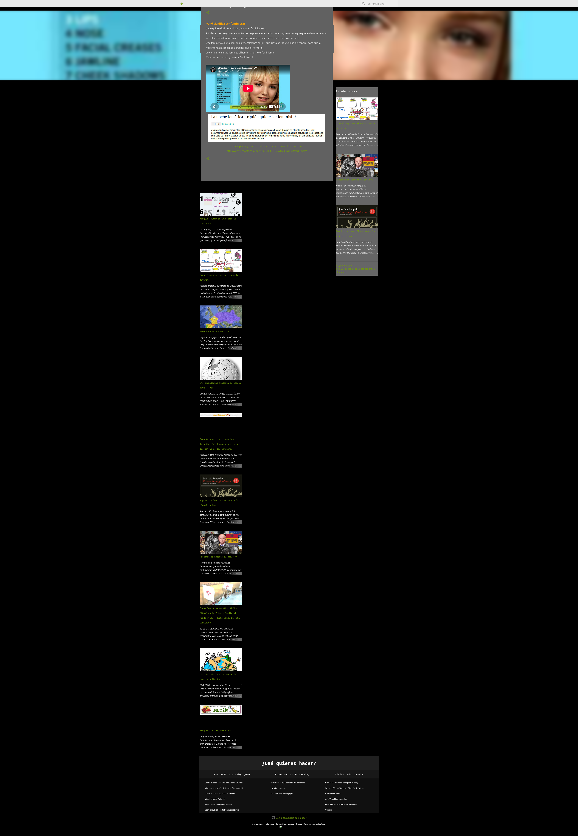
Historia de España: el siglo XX (218, 556)
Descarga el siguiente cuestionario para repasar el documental (267, 146)
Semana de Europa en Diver (215, 331)
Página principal (344, 265)
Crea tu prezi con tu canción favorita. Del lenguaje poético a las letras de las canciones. (219, 444)
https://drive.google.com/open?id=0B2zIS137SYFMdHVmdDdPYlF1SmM (267, 151)
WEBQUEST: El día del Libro (215, 730)
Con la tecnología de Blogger (290, 817)
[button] (208, 13)
